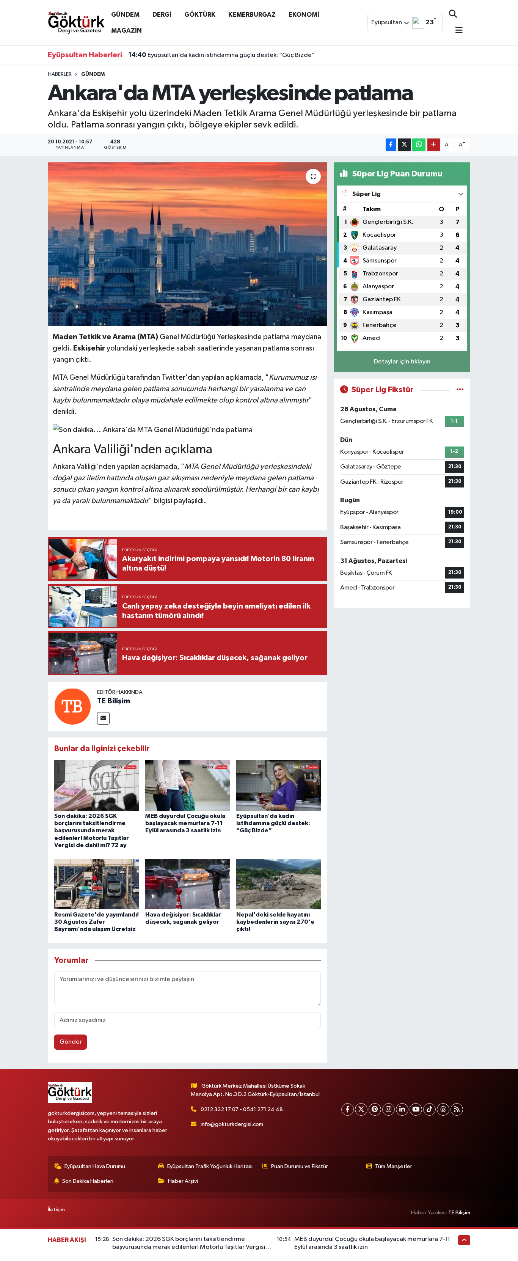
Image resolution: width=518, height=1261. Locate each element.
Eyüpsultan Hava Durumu (94, 1166)
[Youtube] (416, 1109)
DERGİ (161, 14)
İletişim (56, 1209)
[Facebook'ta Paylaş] (391, 144)
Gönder (71, 1042)
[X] (361, 1109)
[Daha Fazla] (433, 144)
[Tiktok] (429, 1109)
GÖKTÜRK (199, 14)
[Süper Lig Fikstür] (460, 390)
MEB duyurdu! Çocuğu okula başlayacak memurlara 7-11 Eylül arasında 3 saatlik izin (185, 823)
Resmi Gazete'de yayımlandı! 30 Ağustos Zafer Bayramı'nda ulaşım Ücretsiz (96, 922)
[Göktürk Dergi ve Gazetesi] (76, 22)
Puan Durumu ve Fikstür (299, 1166)
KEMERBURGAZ (252, 14)
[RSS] (457, 1109)
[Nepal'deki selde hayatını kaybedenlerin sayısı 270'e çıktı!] (278, 884)
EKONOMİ (304, 14)
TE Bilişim (113, 701)
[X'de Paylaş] (404, 144)
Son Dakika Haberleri (87, 1181)
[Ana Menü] (456, 31)
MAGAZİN (126, 30)
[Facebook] (347, 1109)
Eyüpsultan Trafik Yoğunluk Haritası (210, 1166)
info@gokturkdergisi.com (232, 1124)
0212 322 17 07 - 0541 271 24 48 (242, 1109)
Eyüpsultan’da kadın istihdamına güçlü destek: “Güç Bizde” (222, 55)
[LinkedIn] (402, 1109)
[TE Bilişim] (72, 706)
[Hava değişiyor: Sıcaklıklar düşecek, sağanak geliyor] (187, 884)
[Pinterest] (375, 1109)
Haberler (60, 74)
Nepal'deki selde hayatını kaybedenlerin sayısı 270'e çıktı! (275, 922)
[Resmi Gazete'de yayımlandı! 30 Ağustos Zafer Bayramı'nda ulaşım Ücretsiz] (96, 884)
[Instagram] (388, 1109)
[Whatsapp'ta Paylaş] (418, 144)
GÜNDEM (125, 14)
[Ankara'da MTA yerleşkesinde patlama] (187, 244)
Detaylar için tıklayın (402, 361)
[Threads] (443, 1109)
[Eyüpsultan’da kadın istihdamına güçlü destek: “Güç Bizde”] (278, 785)
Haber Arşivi (183, 1181)
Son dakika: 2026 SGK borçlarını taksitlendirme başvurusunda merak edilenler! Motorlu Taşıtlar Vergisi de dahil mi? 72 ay (91, 830)
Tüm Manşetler (393, 1166)
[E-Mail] (103, 718)
